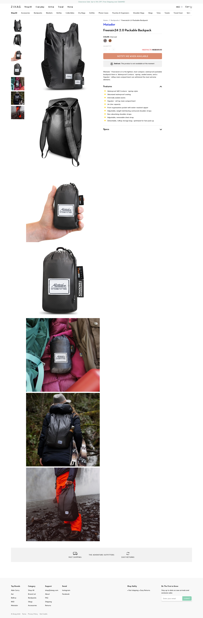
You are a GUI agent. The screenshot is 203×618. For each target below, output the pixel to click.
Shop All (28, 6)
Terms (24, 614)
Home (70, 6)
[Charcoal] (105, 40)
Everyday (40, 6)
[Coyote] (110, 40)
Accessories (25, 13)
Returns (48, 605)
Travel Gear (178, 13)
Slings (150, 13)
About (47, 594)
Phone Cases (103, 13)
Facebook (65, 594)
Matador (109, 24)
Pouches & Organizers (120, 13)
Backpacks (38, 13)
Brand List (32, 594)
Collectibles (70, 13)
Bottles (59, 13)
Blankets (49, 13)
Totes (159, 13)
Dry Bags (81, 13)
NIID (12, 602)
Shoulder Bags (138, 13)
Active (51, 6)
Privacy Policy (33, 614)
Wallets (189, 13)
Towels (167, 13)
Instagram (66, 590)
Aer (12, 594)
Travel (60, 6)
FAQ (46, 598)
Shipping (48, 602)
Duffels (92, 13)
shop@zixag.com (51, 590)
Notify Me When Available (132, 56)
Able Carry (15, 590)
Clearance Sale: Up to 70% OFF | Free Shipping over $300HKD (101, 2)
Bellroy (13, 598)
